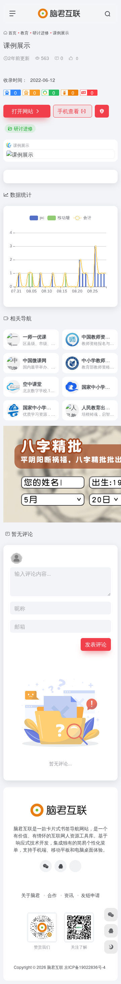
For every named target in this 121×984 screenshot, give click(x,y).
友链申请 (90, 895)
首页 (12, 32)
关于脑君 (30, 895)
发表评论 (96, 644)
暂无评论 (22, 534)
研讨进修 (41, 32)
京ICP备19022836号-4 (85, 967)
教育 (25, 32)
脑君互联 (55, 967)
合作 (52, 895)
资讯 (69, 895)
